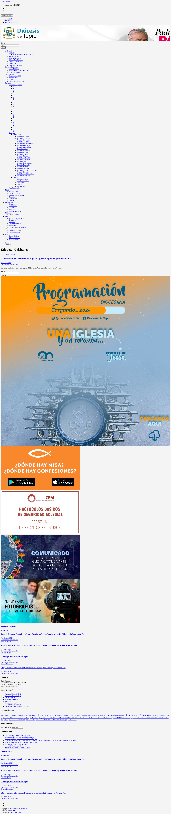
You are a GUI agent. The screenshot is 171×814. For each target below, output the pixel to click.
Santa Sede (8, 701)
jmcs (150, 715)
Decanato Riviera (22, 149)
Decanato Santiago (22, 154)
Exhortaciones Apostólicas (118, 715)
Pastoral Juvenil (126, 718)
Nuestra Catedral (14, 56)
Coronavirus (60, 715)
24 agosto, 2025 (6, 671)
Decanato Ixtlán (22, 161)
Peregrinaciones (134, 718)
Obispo (41, 718)
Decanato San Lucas (23, 138)
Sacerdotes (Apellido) (15, 85)
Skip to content (5, 1)
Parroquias (12, 133)
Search (3, 43)
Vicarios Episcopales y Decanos (19, 70)
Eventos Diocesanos (7, 664)
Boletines (12, 197)
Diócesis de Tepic (101, 715)
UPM (6, 229)
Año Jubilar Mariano (6, 715)
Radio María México (11, 699)
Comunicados (13, 198)
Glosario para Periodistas (16, 195)
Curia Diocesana (14, 69)
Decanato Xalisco (22, 166)
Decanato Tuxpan (22, 156)
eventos (109, 715)
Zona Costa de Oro (23, 181)
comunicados (37, 715)
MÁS (6, 234)
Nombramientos (34, 718)
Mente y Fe (12, 225)
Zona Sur (19, 184)
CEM (30, 715)
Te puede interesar (8, 626)
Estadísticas (12, 63)
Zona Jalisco (20, 182)
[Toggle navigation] (1, 42)
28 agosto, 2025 (6, 649)
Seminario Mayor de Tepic (13, 694)
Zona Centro (21, 186)
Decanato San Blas (22, 152)
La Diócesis (8, 51)
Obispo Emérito (48, 718)
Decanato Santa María (23, 158)
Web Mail (8, 21)
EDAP (11, 79)
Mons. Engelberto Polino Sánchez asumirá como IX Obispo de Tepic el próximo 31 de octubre (39, 645)
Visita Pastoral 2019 (41, 720)
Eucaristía (12, 207)
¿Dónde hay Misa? (11, 703)
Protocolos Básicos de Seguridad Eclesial (17, 748)
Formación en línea (15, 231)
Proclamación (13, 77)
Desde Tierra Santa (15, 223)
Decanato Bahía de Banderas (26, 143)
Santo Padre (159, 718)
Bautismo (12, 204)
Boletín (7, 216)
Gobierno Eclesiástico (11, 67)
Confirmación (13, 206)
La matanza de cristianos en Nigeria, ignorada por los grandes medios (36, 258)
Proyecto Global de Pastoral (17, 227)
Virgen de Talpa (12, 720)
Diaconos (84, 715)
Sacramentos (9, 202)
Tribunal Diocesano (15, 72)
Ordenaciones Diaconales (67, 718)
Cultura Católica (14, 236)
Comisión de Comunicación (9, 264)
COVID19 (73, 715)
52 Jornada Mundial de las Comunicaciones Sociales (21, 742)
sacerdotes (152, 718)
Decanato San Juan (23, 142)
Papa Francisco (116, 718)
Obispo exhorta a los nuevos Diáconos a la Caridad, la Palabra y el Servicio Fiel (33, 668)
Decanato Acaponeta (23, 150)
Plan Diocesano (10, 74)
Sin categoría (5, 630)
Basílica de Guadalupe (17, 715)
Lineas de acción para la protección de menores (19, 737)
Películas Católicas (14, 238)
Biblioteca (8, 213)
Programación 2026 (15, 76)
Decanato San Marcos (23, 136)
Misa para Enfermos (15, 211)
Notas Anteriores (6, 727)
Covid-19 (66, 715)
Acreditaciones (13, 191)
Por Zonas (16, 177)
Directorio (8, 83)
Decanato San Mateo (23, 140)
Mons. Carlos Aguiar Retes (22, 718)
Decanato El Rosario (23, 175)
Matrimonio (12, 209)
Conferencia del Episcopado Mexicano (17, 706)
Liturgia (167, 715)
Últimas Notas (6, 752)
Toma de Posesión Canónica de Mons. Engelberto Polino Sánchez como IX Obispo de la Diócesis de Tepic (43, 634)
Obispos (11, 53)
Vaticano (6, 720)
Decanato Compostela (23, 159)
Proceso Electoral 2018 (143, 718)
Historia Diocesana (15, 58)
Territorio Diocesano (15, 65)
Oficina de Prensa (14, 193)
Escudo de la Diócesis (15, 61)
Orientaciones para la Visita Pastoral (16, 744)
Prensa (7, 190)
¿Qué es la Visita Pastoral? (13, 746)
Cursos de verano (14, 232)
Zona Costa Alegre (22, 179)
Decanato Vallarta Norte (24, 145)
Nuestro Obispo (6, 641)
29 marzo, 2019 (6, 263)
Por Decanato (17, 134)
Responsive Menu (7, 15)
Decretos (11, 200)
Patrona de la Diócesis (16, 60)
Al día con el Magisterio (16, 218)
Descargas (79, 715)
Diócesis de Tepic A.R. (20, 809)
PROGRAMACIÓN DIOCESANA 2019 (18, 735)
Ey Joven (12, 222)
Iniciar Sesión (9, 19)
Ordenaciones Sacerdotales (82, 718)
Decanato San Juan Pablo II (25, 174)
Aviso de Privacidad (11, 22)
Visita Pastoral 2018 (30, 720)
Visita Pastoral (13, 239)
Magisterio (4, 718)
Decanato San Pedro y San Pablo (27, 170)
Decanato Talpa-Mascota (24, 163)
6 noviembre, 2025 (7, 638)
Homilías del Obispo (137, 714)
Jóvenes (154, 715)
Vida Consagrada (14, 188)
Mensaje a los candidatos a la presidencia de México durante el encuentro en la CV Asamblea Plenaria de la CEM (40, 740)
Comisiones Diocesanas (16, 81)
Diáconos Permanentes (91, 715)
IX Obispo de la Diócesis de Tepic (14, 657)
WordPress (17, 812)
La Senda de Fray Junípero (13, 705)
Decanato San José (22, 172)
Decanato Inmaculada (23, 168)
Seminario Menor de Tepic (13, 696)
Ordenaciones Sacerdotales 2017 (99, 718)
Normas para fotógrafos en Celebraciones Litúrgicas (21, 739)
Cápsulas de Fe (13, 220)
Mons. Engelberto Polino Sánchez (23, 54)
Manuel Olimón (14, 215)
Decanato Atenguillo (23, 165)
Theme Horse (12, 810)
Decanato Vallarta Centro (24, 147)
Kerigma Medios (10, 697)
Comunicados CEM (50, 715)
